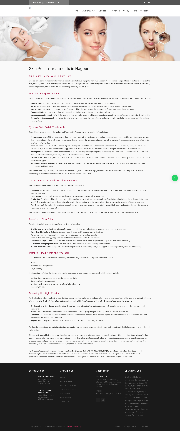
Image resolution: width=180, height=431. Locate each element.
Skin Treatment (66, 381)
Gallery (126, 11)
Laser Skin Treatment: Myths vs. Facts (45, 391)
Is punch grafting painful (46, 376)
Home (75, 11)
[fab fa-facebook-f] (144, 2)
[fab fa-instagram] (149, 2)
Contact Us (144, 11)
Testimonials (114, 11)
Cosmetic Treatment (68, 389)
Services (102, 11)
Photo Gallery (65, 397)
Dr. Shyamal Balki (88, 11)
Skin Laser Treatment (68, 385)
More (134, 11)
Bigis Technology (75, 426)
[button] (175, 178)
